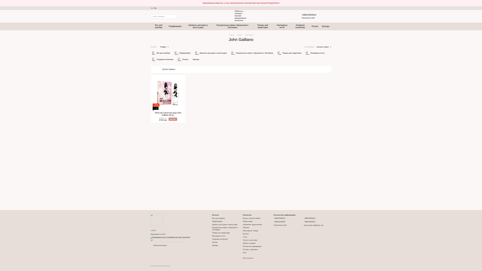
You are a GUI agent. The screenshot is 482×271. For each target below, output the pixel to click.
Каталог (246, 234)
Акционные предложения (252, 224)
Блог (245, 253)
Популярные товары (250, 231)
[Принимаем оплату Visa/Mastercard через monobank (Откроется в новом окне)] (170, 237)
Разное (315, 26)
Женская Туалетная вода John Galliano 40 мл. (168, 114)
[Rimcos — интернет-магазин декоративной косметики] (157, 220)
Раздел (163, 47)
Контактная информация (252, 246)
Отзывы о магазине (250, 249)
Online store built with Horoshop (160, 266)
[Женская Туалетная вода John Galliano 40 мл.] (168, 93)
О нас (245, 237)
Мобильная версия (160, 245)
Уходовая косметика (300, 26)
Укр (152, 8)
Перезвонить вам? (308, 18)
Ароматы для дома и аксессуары (198, 26)
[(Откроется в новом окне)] (167, 240)
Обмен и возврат (249, 243)
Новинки (246, 227)
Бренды (325, 26)
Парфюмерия (175, 26)
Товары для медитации (262, 26)
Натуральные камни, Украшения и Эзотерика (232, 26)
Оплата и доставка (250, 240)
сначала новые (322, 47)
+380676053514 (309, 15)
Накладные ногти (282, 26)
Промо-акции (248, 221)
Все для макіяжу (158, 26)
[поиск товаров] (175, 16)
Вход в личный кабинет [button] (252, 218)
